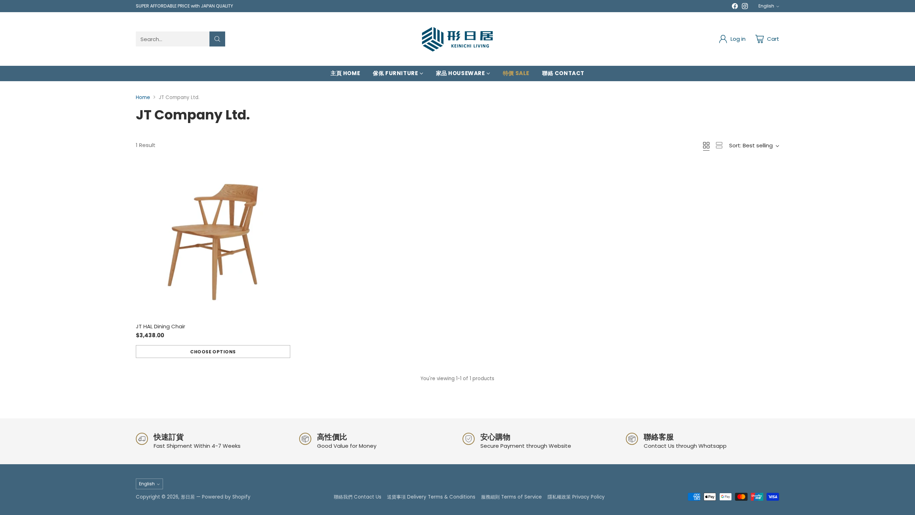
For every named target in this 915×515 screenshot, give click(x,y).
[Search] (217, 38)
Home (143, 97)
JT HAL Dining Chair (160, 326)
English (766, 6)
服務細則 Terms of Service (511, 497)
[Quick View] (280, 173)
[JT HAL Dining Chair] (213, 241)
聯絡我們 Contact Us (357, 497)
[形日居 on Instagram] (744, 7)
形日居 (188, 497)
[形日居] (457, 39)
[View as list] (719, 145)
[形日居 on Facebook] (734, 7)
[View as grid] (706, 145)
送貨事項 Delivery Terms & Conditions (431, 497)
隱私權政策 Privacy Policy (576, 497)
